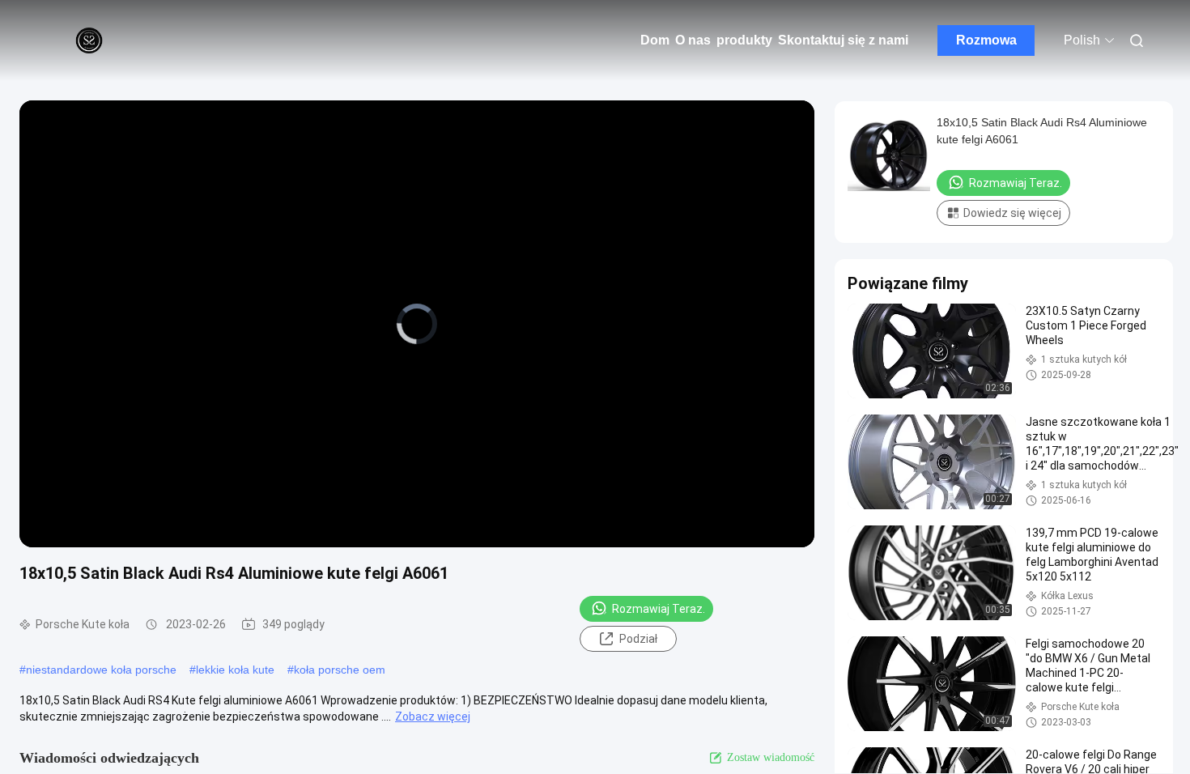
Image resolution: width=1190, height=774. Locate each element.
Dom (654, 40)
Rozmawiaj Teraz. (658, 608)
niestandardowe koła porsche (101, 669)
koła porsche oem (339, 669)
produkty (744, 40)
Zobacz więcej (432, 716)
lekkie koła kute (235, 669)
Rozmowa (986, 40)
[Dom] (89, 40)
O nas (693, 40)
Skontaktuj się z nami (843, 40)
